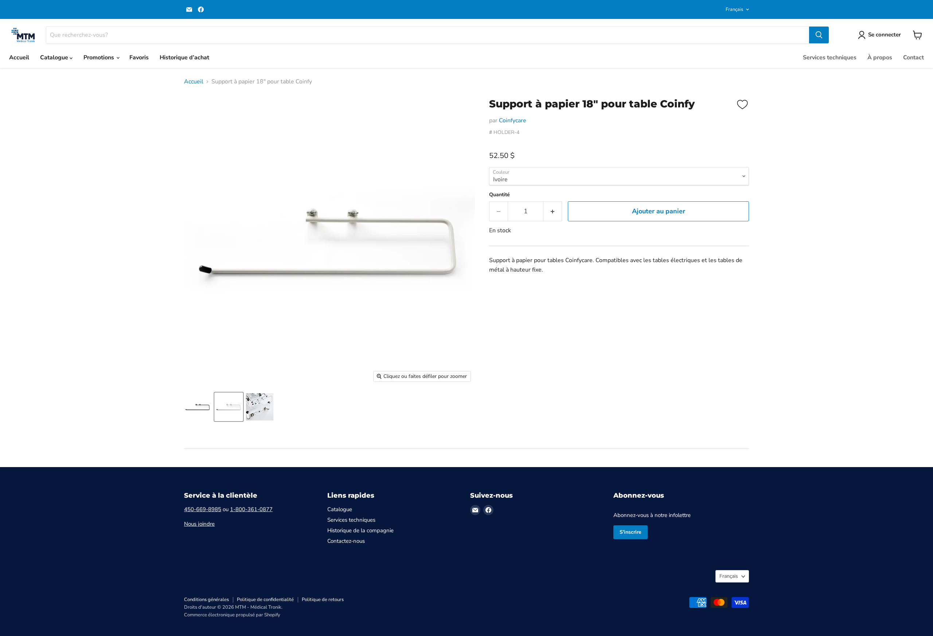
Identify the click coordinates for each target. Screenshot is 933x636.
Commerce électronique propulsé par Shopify (232, 615)
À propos (879, 58)
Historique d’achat (184, 58)
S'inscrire (630, 532)
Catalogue (55, 58)
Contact (913, 58)
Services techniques (829, 58)
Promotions (99, 58)
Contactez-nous (346, 541)
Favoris (139, 58)
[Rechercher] (819, 35)
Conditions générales (206, 599)
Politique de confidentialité (265, 599)
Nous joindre (199, 524)
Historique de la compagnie (360, 530)
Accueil (19, 58)
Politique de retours (323, 599)
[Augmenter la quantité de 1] (552, 211)
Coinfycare (512, 120)
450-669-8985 (202, 509)
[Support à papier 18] (197, 406)
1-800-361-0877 (251, 509)
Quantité (499, 195)
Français (734, 9)
